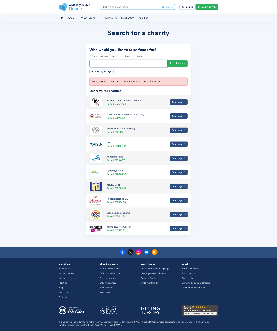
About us (143, 17)
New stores (105, 292)
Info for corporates (67, 278)
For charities (127, 17)
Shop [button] (71, 17)
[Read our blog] (155, 253)
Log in (189, 6)
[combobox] (130, 7)
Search (180, 63)
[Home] (62, 18)
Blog (61, 287)
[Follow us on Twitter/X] (130, 253)
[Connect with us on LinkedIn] (146, 253)
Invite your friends (149, 283)
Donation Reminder (150, 278)
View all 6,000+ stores (110, 268)
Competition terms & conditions (197, 283)
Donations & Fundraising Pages (155, 268)
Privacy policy (188, 273)
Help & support (66, 292)
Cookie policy (188, 278)
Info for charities (66, 273)
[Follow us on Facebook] (122, 253)
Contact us (64, 297)
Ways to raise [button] (88, 17)
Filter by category (104, 71)
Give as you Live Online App (154, 273)
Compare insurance (109, 278)
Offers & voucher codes (110, 273)
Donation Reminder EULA (193, 287)
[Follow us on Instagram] (138, 253)
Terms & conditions (191, 268)
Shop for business (108, 283)
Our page (177, 102)
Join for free (209, 6)
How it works (110, 17)
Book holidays (106, 287)
